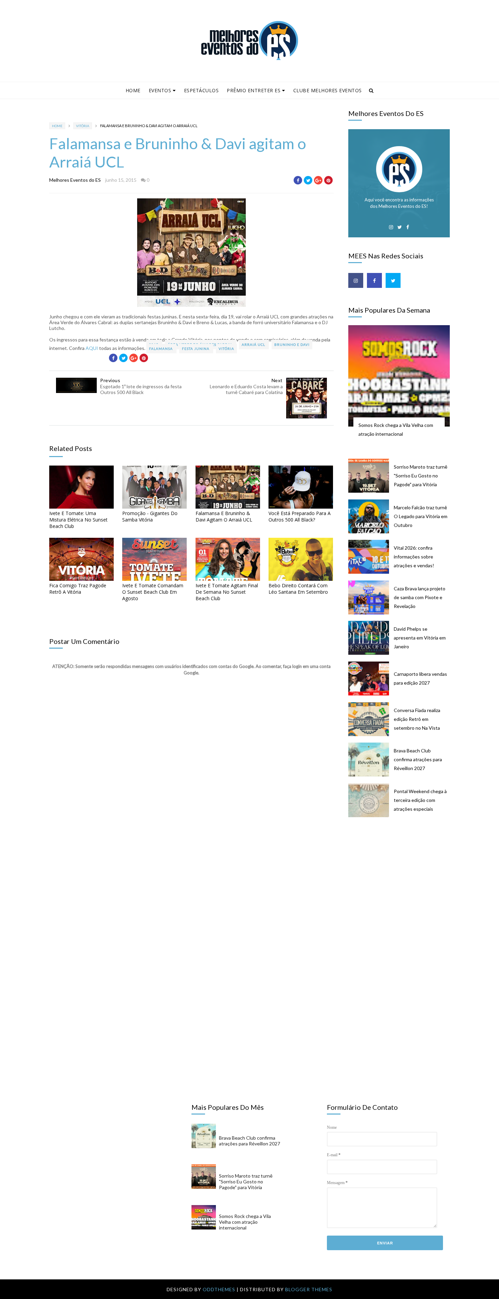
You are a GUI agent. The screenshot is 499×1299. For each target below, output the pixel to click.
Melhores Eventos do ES (75, 180)
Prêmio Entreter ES (253, 90)
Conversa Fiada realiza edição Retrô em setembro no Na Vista (417, 719)
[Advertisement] (402, 877)
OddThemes (219, 1289)
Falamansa (161, 349)
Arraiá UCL (254, 344)
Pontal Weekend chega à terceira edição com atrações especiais (420, 800)
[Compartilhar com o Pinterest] (328, 180)
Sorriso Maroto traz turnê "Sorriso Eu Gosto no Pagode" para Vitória (420, 475)
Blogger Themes (308, 1289)
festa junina (196, 349)
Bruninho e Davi (292, 344)
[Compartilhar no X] (308, 180)
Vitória (82, 126)
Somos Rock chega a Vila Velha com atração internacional (395, 429)
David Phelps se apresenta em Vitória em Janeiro (420, 637)
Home (133, 90)
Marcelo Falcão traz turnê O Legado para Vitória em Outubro (420, 516)
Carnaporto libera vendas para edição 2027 (420, 678)
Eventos (160, 90)
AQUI (92, 348)
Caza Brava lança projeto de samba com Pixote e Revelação (419, 597)
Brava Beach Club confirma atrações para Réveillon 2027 (418, 759)
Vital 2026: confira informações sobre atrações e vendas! (414, 556)
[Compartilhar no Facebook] (298, 180)
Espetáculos (201, 90)
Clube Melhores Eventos (327, 90)
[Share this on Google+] (318, 180)
